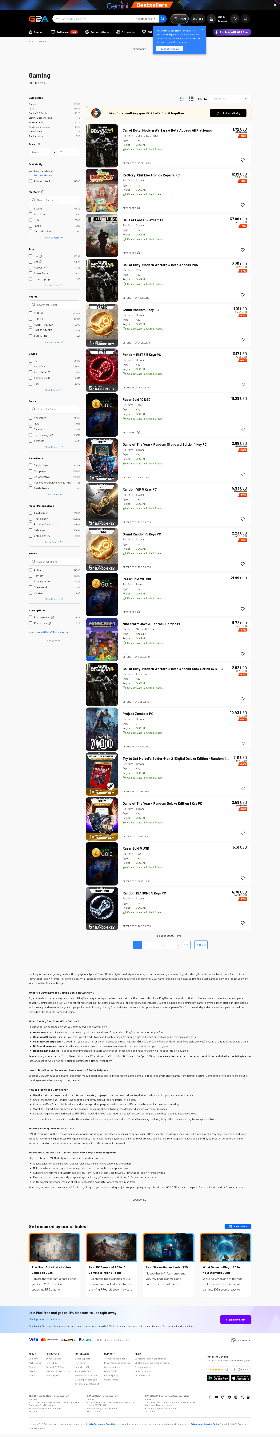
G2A (31, 41)
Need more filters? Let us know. (49, 632)
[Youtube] (216, 1397)
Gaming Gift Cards (38, 113)
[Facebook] (210, 1397)
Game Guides (35, 131)
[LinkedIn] (248, 1397)
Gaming (42, 41)
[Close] (275, 5)
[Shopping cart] (245, 18)
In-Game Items (36, 122)
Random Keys (36, 136)
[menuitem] (36, 32)
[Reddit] (229, 1397)
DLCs (31, 108)
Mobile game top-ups (39, 126)
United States (43, 175)
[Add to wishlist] (242, 160)
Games (32, 104)
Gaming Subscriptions (40, 117)
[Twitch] (223, 1397)
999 (186, 945)
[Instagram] (235, 1397)
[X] (242, 1397)
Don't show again (170, 48)
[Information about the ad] (138, 208)
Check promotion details (43, 1319)
